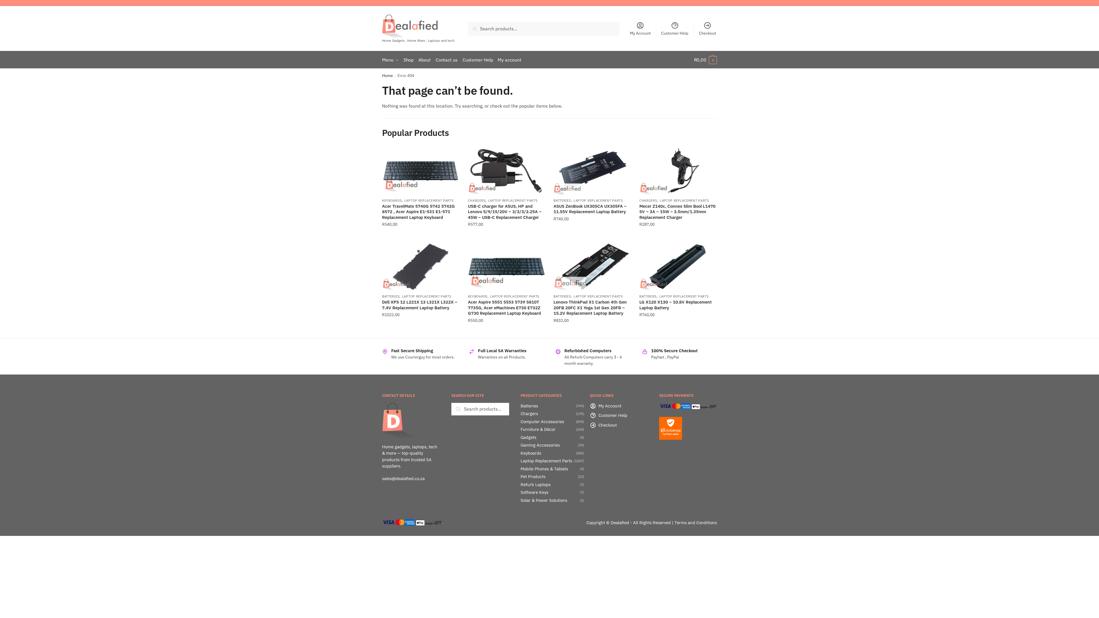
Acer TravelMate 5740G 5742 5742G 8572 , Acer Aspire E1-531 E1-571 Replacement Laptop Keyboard (418, 211)
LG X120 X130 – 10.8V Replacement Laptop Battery (675, 304)
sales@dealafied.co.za (403, 478)
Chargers (477, 201)
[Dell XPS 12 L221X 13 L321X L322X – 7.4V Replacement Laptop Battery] (420, 267)
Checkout (707, 33)
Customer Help (674, 33)
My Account (640, 33)
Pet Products (533, 476)
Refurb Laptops (536, 484)
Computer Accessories (542, 421)
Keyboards (392, 201)
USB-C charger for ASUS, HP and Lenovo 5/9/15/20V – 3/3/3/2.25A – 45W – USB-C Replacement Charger (504, 211)
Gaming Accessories (540, 445)
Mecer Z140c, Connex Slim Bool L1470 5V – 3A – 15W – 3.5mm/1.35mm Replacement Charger (677, 211)
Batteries (562, 201)
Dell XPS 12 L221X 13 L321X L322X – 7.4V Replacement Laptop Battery (419, 304)
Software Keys (534, 492)
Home (387, 75)
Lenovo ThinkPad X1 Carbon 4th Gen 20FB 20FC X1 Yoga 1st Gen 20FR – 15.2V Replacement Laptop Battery (590, 307)
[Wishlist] (450, 155)
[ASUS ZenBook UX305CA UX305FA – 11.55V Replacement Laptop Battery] (592, 170)
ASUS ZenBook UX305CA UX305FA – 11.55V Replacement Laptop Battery (590, 209)
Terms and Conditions (696, 522)
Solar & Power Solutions (544, 500)
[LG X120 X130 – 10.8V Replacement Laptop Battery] (678, 267)
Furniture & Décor (538, 429)
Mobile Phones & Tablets (544, 469)
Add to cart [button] (421, 235)
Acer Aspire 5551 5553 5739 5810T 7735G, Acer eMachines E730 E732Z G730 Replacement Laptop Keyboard (504, 307)
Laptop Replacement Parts (429, 201)
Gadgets (528, 437)
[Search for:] (480, 409)
